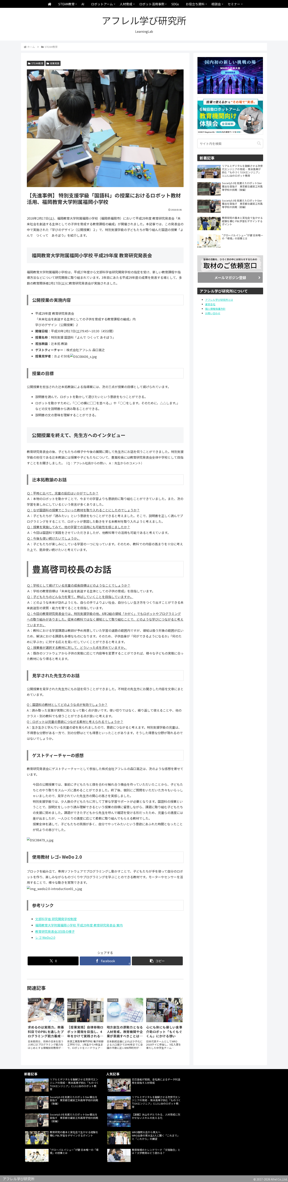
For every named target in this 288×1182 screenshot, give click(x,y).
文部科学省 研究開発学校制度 (56, 919)
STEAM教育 (37, 63)
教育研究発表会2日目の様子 (55, 931)
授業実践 (54, 63)
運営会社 (210, 304)
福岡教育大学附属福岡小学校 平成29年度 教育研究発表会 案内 (79, 925)
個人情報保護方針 (215, 309)
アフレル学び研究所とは (219, 300)
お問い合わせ (212, 313)
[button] (157, 961)
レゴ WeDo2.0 (45, 937)
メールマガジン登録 (230, 277)
